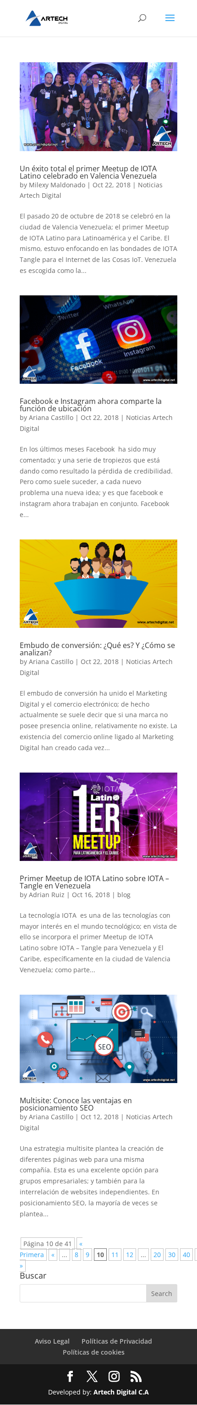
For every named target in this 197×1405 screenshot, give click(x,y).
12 (129, 1254)
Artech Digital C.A (121, 1392)
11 (115, 1254)
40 (186, 1254)
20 (157, 1254)
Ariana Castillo (51, 417)
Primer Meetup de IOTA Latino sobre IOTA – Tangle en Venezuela (94, 882)
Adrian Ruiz (47, 894)
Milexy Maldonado (57, 184)
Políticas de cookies (94, 1352)
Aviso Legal (52, 1341)
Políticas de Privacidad (117, 1341)
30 (171, 1254)
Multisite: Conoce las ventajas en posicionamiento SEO (76, 1104)
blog (124, 894)
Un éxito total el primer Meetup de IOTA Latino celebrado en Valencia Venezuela (88, 172)
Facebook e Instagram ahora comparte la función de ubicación (91, 405)
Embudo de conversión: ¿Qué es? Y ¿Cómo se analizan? (97, 649)
